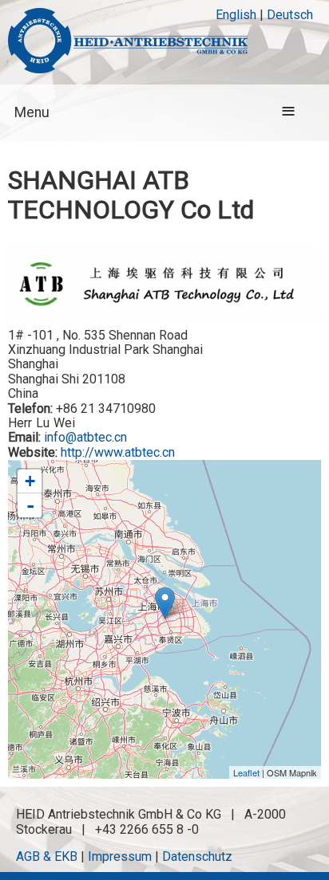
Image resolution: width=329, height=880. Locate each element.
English (236, 14)
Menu (32, 112)
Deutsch (290, 14)
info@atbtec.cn (85, 437)
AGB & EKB (46, 856)
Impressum (120, 856)
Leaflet (246, 772)
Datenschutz (197, 856)
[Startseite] (128, 42)
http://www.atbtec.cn (118, 452)
